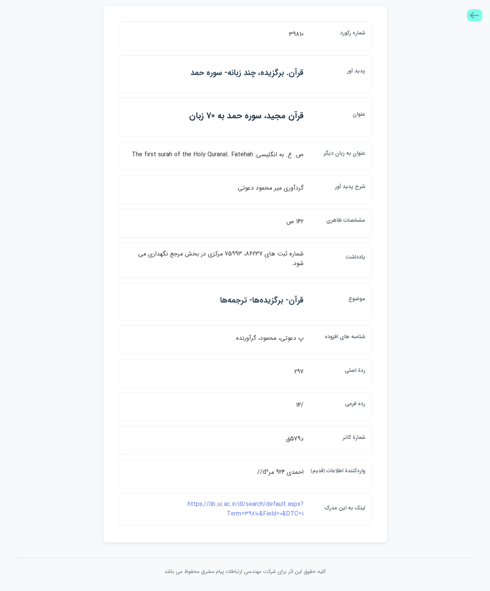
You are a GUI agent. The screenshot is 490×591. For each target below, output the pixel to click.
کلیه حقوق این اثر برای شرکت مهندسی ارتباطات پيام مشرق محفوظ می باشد (245, 571)
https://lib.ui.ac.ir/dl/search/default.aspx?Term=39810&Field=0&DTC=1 (246, 509)
